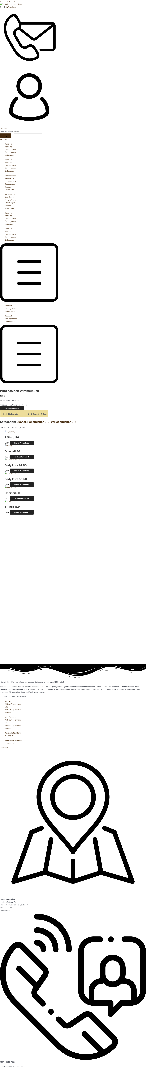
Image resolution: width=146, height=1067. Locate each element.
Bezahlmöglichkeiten (13, 710)
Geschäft (8, 306)
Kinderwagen (10, 184)
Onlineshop (9, 155)
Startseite (9, 144)
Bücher (21, 422)
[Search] (5, 135)
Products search (7, 132)
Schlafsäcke (9, 190)
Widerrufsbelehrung (13, 704)
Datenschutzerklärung (13, 733)
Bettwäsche (9, 178)
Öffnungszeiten (11, 152)
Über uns (8, 147)
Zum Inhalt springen (8, 1)
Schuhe (8, 187)
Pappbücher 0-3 (38, 422)
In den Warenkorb (12, 408)
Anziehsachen (10, 176)
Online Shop (9, 311)
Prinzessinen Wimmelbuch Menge (14, 405)
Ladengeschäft (10, 150)
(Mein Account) (6, 128)
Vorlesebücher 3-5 (63, 422)
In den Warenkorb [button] (21, 443)
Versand (8, 712)
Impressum (9, 736)
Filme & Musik (10, 181)
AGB (6, 707)
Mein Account (10, 701)
